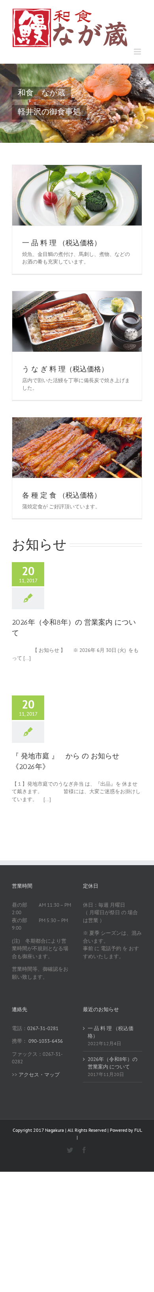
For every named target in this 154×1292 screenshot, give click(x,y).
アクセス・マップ (39, 1074)
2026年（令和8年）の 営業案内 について (112, 1063)
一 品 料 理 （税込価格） (61, 243)
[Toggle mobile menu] (138, 51)
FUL (138, 1130)
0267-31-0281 (42, 1028)
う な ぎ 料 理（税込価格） (65, 369)
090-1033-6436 (45, 1041)
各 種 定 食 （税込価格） (61, 495)
